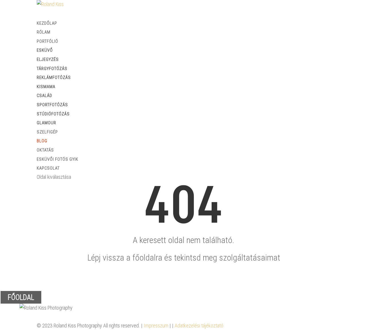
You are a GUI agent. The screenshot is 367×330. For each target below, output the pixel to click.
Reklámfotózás (54, 77)
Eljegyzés (48, 59)
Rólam (43, 32)
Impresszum (156, 326)
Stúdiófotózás (53, 114)
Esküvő (45, 50)
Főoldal (21, 297)
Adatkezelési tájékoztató (199, 326)
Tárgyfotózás (52, 68)
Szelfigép (47, 132)
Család (44, 95)
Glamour (46, 122)
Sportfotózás (52, 104)
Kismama (46, 86)
